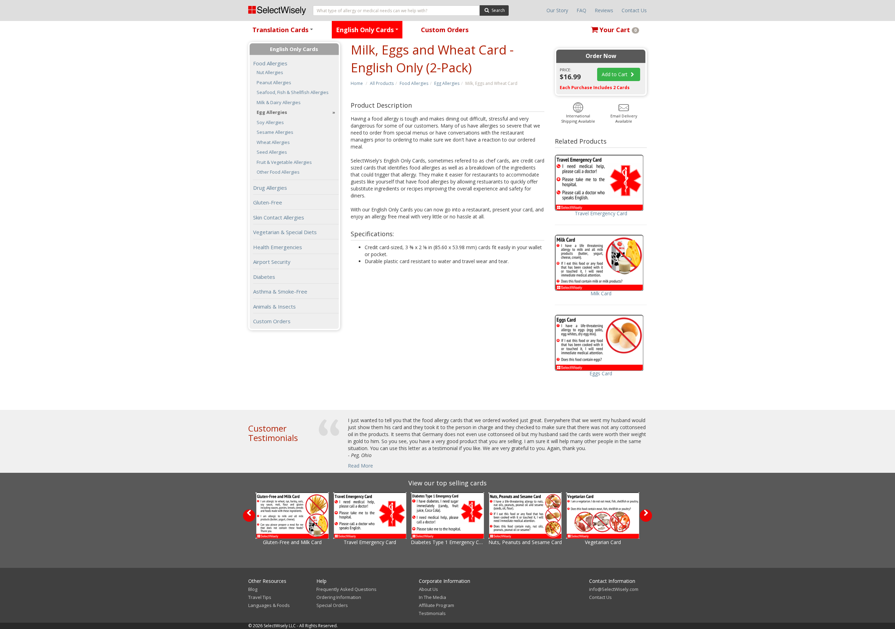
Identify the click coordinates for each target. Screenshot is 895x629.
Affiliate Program (436, 605)
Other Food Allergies (278, 172)
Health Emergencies (277, 247)
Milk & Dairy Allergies (279, 103)
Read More (360, 465)
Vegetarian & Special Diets (285, 232)
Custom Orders (444, 30)
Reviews (604, 10)
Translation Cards (283, 32)
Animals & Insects (274, 306)
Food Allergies (414, 83)
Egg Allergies (446, 83)
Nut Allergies (270, 72)
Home (357, 83)
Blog (252, 589)
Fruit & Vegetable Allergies (284, 162)
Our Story (557, 10)
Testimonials (432, 613)
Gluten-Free (267, 202)
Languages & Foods (269, 605)
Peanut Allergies (274, 83)
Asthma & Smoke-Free (280, 291)
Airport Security (272, 261)
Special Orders (332, 605)
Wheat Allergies (273, 142)
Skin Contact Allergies (278, 217)
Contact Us (634, 10)
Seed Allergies (272, 152)
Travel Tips (259, 597)
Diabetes (264, 276)
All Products (382, 83)
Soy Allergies (270, 122)
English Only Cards (368, 32)
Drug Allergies (270, 187)
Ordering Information (338, 597)
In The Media (432, 597)
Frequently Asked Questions (346, 589)
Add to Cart (615, 74)
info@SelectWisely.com (613, 589)
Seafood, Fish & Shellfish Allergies (293, 92)
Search (498, 10)
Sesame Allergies (275, 132)
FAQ (581, 10)
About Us (428, 589)
